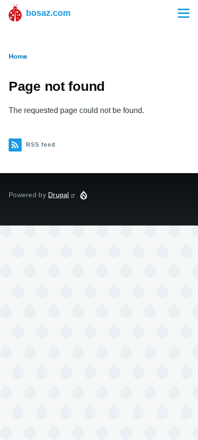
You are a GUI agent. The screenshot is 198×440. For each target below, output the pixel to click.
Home (18, 56)
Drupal (58, 195)
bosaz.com (48, 13)
